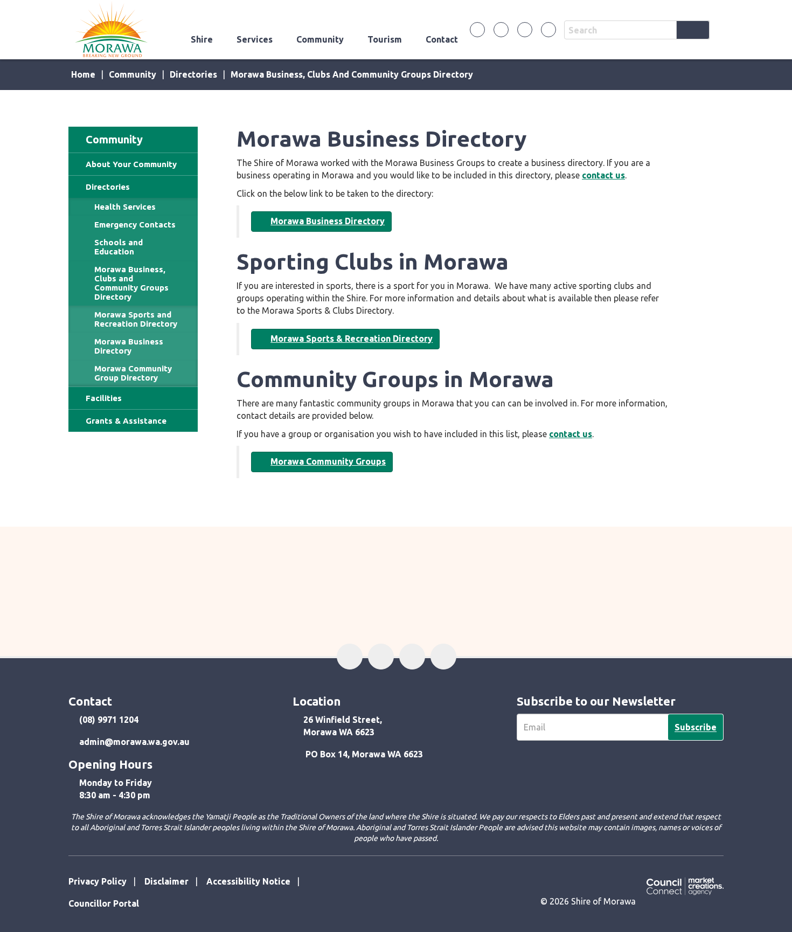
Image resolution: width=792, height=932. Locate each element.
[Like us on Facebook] (477, 29)
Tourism (384, 39)
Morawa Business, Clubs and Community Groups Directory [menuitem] (131, 283)
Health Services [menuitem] (125, 206)
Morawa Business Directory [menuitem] (128, 346)
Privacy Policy (97, 881)
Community (320, 39)
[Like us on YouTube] (548, 29)
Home (83, 74)
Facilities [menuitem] (104, 398)
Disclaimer (166, 881)
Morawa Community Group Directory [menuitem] (133, 373)
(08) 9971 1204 (108, 719)
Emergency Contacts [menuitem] (135, 224)
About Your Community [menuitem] (131, 164)
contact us (603, 175)
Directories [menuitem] (108, 186)
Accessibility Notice (248, 881)
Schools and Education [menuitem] (118, 247)
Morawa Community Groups (328, 461)
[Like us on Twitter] (501, 29)
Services (255, 39)
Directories (193, 74)
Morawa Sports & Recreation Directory (351, 338)
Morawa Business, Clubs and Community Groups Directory (352, 74)
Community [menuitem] (114, 139)
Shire (202, 39)
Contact (442, 39)
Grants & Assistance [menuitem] (126, 420)
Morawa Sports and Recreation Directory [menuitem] (135, 319)
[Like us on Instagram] (524, 29)
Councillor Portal (103, 903)
